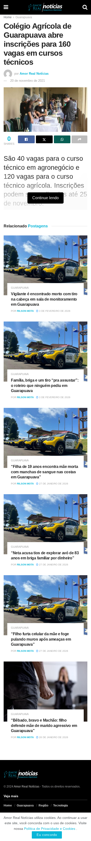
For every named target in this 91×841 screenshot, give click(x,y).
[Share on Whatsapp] (62, 139)
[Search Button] (85, 7)
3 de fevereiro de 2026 (54, 311)
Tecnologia (60, 805)
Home (8, 17)
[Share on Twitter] (44, 139)
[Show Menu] (6, 7)
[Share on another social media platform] (79, 139)
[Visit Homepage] (45, 7)
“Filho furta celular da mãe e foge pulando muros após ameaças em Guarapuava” (41, 639)
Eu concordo (47, 835)
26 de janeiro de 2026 (53, 737)
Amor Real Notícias (34, 73)
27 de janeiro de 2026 (53, 483)
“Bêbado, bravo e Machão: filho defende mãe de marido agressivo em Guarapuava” (44, 725)
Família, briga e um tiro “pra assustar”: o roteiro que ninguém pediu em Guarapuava (44, 385)
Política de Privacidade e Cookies (49, 829)
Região (43, 805)
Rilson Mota (25, 311)
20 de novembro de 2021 (27, 80)
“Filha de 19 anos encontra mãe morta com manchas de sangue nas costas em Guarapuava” (44, 472)
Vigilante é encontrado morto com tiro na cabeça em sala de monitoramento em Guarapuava (44, 299)
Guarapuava (24, 17)
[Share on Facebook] (26, 139)
